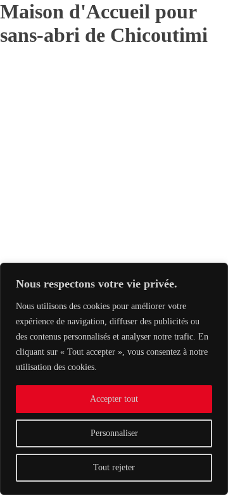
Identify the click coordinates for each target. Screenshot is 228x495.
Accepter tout (114, 399)
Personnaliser (114, 433)
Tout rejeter (114, 467)
